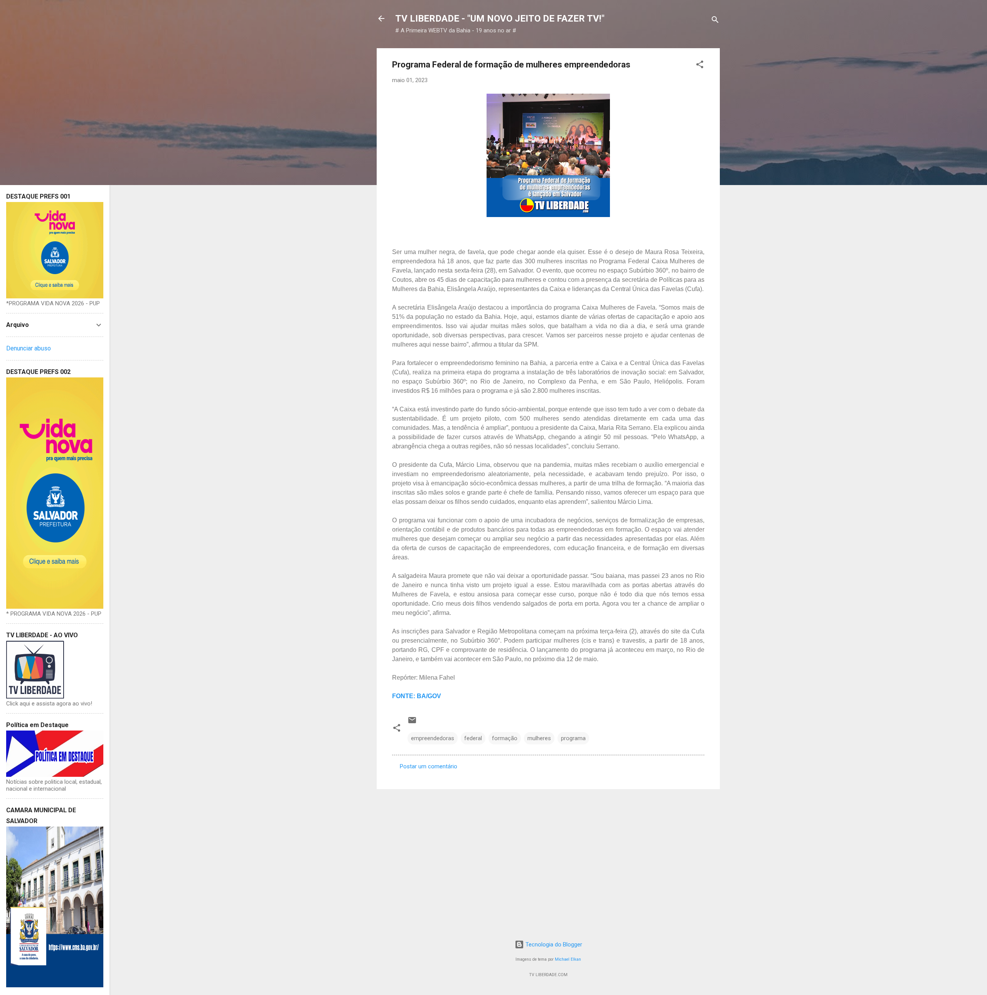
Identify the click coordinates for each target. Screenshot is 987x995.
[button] (699, 66)
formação (504, 738)
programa (573, 738)
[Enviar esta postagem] (412, 722)
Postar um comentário (428, 766)
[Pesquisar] (715, 21)
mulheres (539, 738)
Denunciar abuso (28, 348)
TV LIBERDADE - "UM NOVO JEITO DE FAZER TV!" (500, 18)
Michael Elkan (568, 959)
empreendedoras (432, 738)
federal (473, 738)
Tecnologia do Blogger (553, 944)
